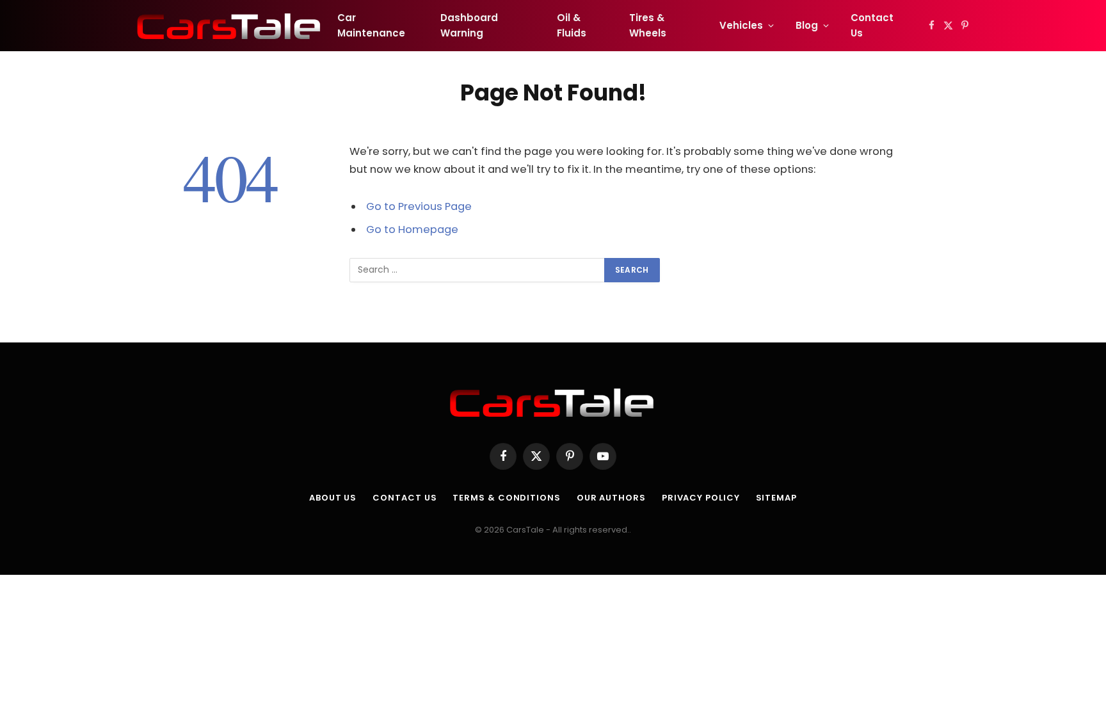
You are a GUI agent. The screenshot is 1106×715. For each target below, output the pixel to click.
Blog (807, 25)
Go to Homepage (412, 229)
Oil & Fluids (571, 25)
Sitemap (776, 498)
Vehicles (741, 25)
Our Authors (611, 498)
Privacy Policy (701, 498)
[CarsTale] (230, 25)
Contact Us (872, 25)
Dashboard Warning (469, 25)
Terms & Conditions (506, 498)
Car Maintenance (371, 25)
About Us (333, 498)
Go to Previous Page (419, 206)
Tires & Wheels (647, 25)
